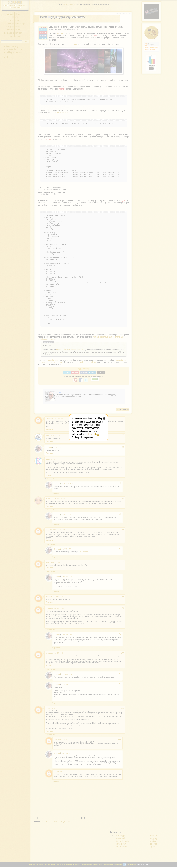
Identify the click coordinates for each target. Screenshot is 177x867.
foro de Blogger (94, 434)
